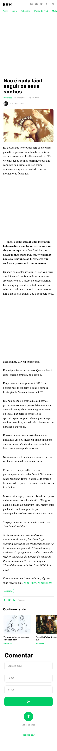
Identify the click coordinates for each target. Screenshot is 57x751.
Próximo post (28, 735)
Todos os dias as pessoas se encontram (16, 638)
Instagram (32, 4)
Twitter (42, 4)
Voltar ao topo (28, 724)
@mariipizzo (45, 582)
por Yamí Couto (17, 103)
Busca (52, 4)
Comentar (8, 591)
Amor (5, 11)
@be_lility (30, 582)
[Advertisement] (28, 45)
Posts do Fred (41, 11)
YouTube (37, 4)
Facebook (47, 4)
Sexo (14, 11)
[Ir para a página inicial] (7, 4)
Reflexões (25, 11)
